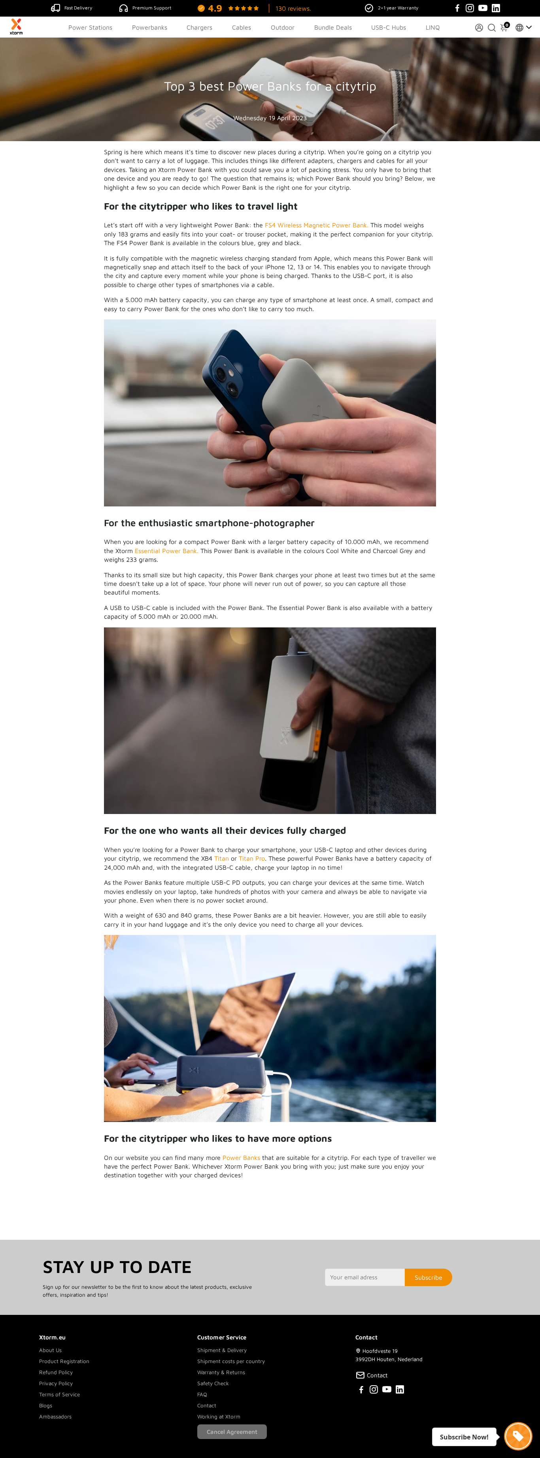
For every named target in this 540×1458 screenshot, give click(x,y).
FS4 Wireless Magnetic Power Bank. (316, 225)
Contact (206, 1405)
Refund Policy (56, 1372)
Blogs (45, 1405)
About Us (50, 1350)
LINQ (433, 27)
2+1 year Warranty (398, 8)
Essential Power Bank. (166, 550)
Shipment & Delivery (222, 1350)
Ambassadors (55, 1416)
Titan (221, 858)
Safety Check (213, 1383)
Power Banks (241, 1157)
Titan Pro (252, 858)
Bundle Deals (333, 27)
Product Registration (64, 1361)
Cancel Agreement (232, 1431)
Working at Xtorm (218, 1416)
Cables (241, 27)
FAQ (202, 1394)
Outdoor (283, 27)
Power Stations (90, 27)
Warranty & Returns (221, 1372)
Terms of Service (59, 1394)
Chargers (199, 27)
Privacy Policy (56, 1383)
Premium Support (151, 8)
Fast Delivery (78, 8)
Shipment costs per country (231, 1361)
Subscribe (428, 1277)
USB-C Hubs (388, 27)
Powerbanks (149, 27)
